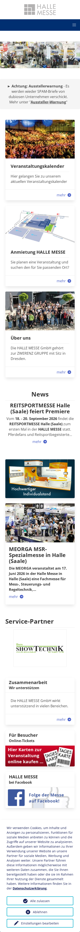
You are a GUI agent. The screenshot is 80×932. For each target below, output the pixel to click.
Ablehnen (40, 912)
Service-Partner (29, 621)
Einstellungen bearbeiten (40, 923)
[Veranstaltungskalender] (40, 138)
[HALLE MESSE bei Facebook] (40, 797)
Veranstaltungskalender (37, 166)
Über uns (21, 338)
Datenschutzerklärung (30, 888)
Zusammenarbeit (28, 682)
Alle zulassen (40, 901)
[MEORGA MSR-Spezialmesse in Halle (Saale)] (40, 522)
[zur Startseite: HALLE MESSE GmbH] (40, 9)
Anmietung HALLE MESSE (38, 252)
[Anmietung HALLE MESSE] (40, 224)
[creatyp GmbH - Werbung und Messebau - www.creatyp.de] (40, 478)
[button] (74, 25)
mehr (62, 195)
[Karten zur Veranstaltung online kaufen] (40, 755)
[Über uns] (40, 310)
